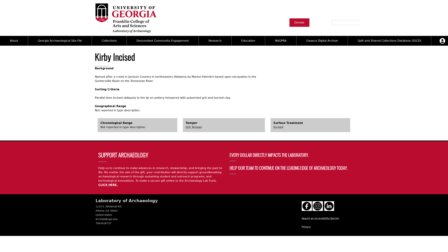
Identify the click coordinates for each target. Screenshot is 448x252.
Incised (278, 127)
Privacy (306, 226)
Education (248, 40)
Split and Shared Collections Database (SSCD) (389, 40)
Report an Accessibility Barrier (320, 218)
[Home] (125, 18)
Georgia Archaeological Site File (60, 40)
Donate (299, 22)
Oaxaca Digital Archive (322, 40)
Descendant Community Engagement (162, 40)
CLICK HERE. (108, 185)
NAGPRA (280, 40)
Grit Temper (194, 127)
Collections (109, 40)
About (14, 40)
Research (215, 40)
